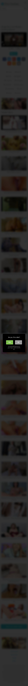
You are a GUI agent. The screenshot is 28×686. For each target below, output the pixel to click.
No (18, 342)
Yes (9, 342)
